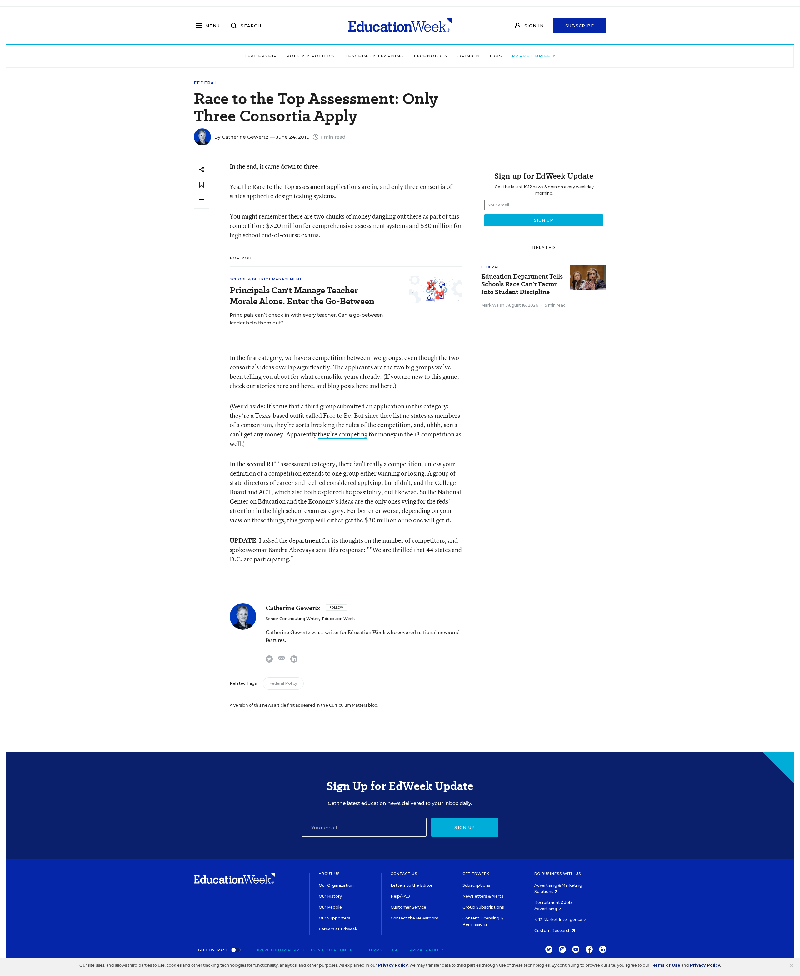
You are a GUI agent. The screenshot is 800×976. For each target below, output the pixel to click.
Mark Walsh (492, 305)
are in (369, 186)
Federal (205, 83)
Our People (330, 907)
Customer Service (408, 907)
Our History (330, 896)
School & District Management (266, 279)
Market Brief (532, 55)
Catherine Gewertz (245, 137)
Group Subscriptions (483, 907)
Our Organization (336, 885)
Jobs (495, 55)
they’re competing (343, 434)
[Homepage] (400, 25)
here (282, 386)
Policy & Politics (310, 55)
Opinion (469, 55)
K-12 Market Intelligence (558, 919)
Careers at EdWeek (338, 929)
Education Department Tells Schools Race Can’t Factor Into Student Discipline (522, 284)
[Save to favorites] (201, 185)
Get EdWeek (475, 873)
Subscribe (579, 25)
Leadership (260, 55)
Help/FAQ (400, 896)
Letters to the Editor (411, 885)
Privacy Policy (427, 950)
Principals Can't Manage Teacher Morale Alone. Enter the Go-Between (302, 296)
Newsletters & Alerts (482, 896)
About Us (329, 873)
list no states (410, 415)
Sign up (464, 827)
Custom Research (553, 930)
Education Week (338, 618)
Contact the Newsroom (414, 918)
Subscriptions (476, 885)
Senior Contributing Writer (292, 618)
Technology (430, 55)
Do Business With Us (557, 873)
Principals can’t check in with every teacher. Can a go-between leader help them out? (306, 319)
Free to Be (337, 415)
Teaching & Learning (374, 55)
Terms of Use (383, 950)
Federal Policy (283, 683)
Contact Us (404, 873)
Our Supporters (334, 918)
